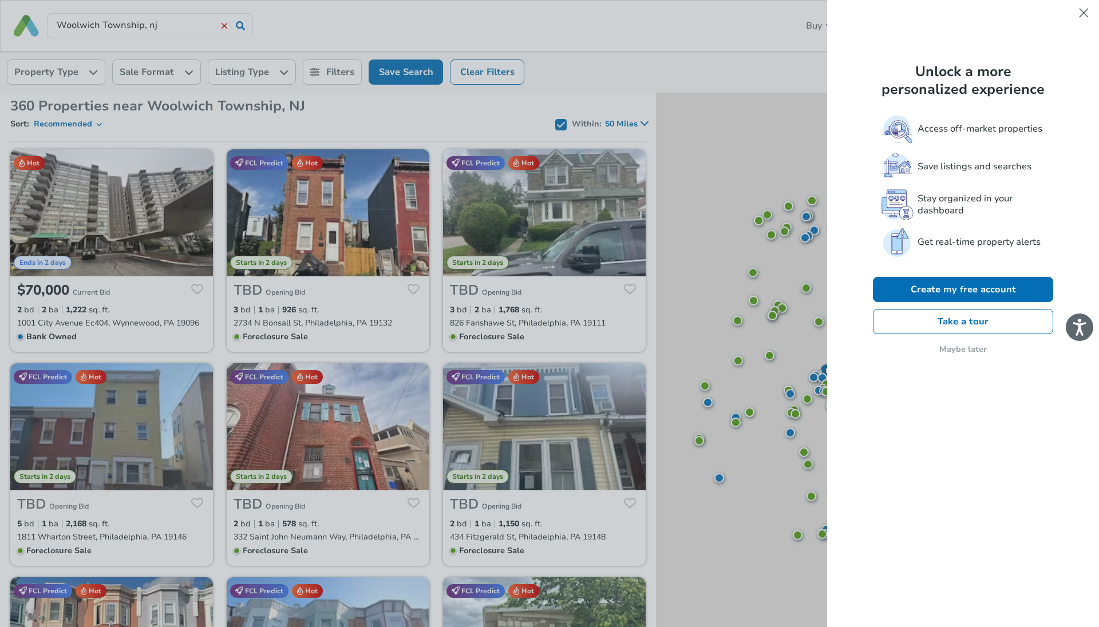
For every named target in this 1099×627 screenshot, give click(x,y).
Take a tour (963, 321)
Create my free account (963, 289)
